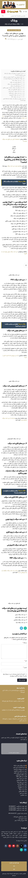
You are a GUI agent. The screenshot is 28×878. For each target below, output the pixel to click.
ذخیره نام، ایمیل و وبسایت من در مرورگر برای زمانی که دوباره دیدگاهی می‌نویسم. (15, 675)
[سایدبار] (26, 265)
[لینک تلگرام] (21, 628)
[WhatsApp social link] (25, 628)
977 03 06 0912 (12, 813)
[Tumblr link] (5, 845)
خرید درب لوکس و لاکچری (20, 771)
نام (25, 661)
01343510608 (12, 808)
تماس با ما (24, 841)
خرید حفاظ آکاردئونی (22, 780)
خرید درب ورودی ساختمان (20, 769)
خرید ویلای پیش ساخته (19, 765)
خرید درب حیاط (23, 790)
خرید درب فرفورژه (22, 788)
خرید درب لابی (23, 793)
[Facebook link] (25, 845)
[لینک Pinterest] (9, 845)
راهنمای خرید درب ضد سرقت (14, 166)
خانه (22, 24)
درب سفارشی (23, 795)
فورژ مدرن (20, 39)
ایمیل (25, 667)
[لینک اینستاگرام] (17, 845)
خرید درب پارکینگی (22, 786)
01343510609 (12, 810)
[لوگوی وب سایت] (12, 11)
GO (14, 866)
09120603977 (12, 806)
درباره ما (18, 841)
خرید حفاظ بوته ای (22, 784)
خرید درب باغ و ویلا (22, 782)
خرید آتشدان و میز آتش (19, 767)
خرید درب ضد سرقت (22, 778)
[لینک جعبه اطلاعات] (14, 690)
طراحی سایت (22, 874)
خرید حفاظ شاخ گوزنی (21, 775)
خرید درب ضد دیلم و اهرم (20, 773)
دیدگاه (25, 643)
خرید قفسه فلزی (23, 791)
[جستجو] (2, 16)
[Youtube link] (13, 845)
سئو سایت (15, 874)
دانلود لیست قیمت (13, 863)
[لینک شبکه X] (21, 845)
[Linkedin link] (25, 849)
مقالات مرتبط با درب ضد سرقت (12, 24)
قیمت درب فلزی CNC (21, 777)
